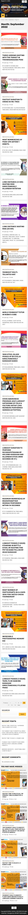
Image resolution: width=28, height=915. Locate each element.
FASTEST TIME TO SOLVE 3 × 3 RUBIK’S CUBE (13, 738)
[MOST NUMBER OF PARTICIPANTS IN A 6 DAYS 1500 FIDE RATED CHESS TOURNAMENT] (14, 575)
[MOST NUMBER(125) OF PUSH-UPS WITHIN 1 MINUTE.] (14, 124)
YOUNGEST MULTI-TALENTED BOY (10, 273)
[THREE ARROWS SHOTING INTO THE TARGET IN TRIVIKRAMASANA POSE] (14, 40)
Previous (5, 702)
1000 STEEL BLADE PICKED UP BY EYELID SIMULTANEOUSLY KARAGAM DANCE (11, 357)
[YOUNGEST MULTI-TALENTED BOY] (14, 257)
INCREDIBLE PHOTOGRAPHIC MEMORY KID (13, 638)
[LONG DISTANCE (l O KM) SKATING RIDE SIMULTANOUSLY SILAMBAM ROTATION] (14, 167)
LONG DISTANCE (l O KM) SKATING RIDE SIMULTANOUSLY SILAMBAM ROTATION (12, 185)
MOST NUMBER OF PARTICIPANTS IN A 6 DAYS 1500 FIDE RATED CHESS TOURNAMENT (13, 593)
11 (8, 705)
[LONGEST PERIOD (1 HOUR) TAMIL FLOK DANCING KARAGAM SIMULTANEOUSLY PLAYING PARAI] (14, 663)
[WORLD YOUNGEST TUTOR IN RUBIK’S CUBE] (14, 297)
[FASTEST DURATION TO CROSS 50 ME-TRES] (14, 84)
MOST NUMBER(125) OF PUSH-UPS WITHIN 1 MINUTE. (12, 142)
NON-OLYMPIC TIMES (14, 7)
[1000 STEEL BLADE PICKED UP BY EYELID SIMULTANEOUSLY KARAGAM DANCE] (14, 339)
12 (11, 705)
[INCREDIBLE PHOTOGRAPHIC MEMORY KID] (14, 621)
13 (15, 705)
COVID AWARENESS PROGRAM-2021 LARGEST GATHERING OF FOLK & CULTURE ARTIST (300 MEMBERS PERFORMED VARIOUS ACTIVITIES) (13, 404)
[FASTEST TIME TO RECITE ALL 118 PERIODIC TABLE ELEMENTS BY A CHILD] (14, 779)
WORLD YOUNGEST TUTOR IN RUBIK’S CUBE (13, 313)
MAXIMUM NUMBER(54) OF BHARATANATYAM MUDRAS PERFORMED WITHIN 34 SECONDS (13, 502)
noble (12, 62)
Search (6, 710)
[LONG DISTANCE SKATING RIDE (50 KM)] (14, 211)
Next (19, 705)
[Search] (26, 15)
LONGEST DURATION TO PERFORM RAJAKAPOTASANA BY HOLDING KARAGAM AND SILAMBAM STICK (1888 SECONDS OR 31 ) (12, 453)
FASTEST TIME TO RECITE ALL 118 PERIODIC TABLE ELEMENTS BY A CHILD (12, 795)
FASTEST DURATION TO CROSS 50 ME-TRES (12, 101)
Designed (10, 913)
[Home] (3, 16)
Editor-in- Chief (13, 799)
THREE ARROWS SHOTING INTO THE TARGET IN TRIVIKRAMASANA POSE (13, 57)
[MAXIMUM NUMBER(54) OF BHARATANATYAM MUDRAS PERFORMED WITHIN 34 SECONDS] (14, 483)
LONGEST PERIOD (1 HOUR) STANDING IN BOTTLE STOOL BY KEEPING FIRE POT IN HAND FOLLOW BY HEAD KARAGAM (13, 547)
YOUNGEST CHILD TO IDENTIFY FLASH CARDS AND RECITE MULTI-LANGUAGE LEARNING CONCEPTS (13, 743)
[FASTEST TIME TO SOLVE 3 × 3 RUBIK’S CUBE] (14, 848)
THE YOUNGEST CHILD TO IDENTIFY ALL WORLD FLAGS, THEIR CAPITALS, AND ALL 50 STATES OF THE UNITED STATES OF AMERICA (14, 732)
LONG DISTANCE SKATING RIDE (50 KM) (13, 227)
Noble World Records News (8, 52)
